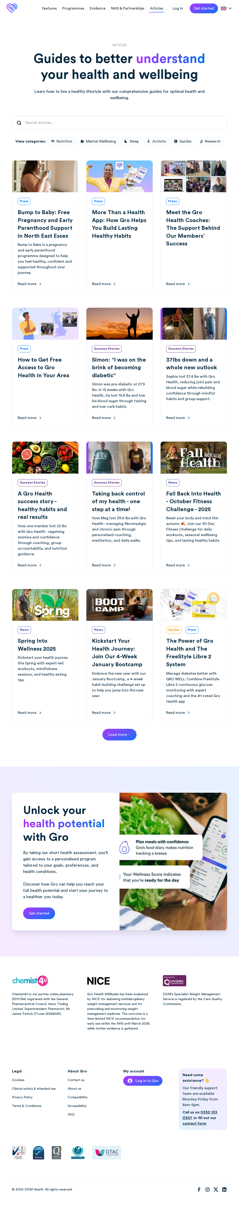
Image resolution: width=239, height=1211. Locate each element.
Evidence (97, 8)
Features (49, 8)
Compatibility (78, 1097)
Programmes (73, 8)
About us (74, 1088)
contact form (194, 1123)
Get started (204, 8)
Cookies (18, 1080)
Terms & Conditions (27, 1106)
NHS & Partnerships (127, 8)
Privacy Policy (22, 1097)
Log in (177, 8)
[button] (227, 8)
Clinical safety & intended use (34, 1088)
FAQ (71, 1114)
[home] (12, 8)
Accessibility (77, 1106)
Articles (156, 8)
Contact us (76, 1080)
